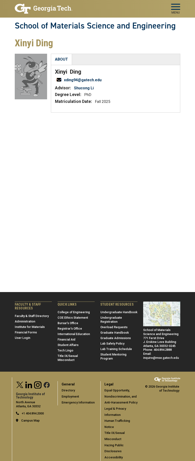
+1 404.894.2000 (32, 413)
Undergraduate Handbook (118, 312)
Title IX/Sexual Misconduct (68, 358)
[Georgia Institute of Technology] (43, 7)
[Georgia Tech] (167, 379)
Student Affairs (68, 345)
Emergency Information (78, 402)
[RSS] (47, 384)
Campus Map (30, 420)
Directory (68, 390)
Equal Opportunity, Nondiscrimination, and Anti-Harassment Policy (120, 396)
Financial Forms (26, 332)
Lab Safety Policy (112, 343)
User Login (22, 338)
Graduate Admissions (115, 338)
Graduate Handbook (114, 332)
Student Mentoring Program (113, 356)
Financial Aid (66, 339)
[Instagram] (38, 384)
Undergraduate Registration (111, 319)
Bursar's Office (68, 323)
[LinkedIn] (29, 384)
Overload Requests (113, 327)
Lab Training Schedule (116, 349)
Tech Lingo (65, 350)
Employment (70, 396)
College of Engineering (74, 312)
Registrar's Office (70, 328)
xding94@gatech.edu (83, 80)
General (68, 384)
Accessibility (113, 457)
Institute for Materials (30, 327)
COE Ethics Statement (73, 317)
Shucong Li (84, 88)
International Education (74, 334)
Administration (25, 321)
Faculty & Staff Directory (32, 316)
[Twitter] (20, 384)
